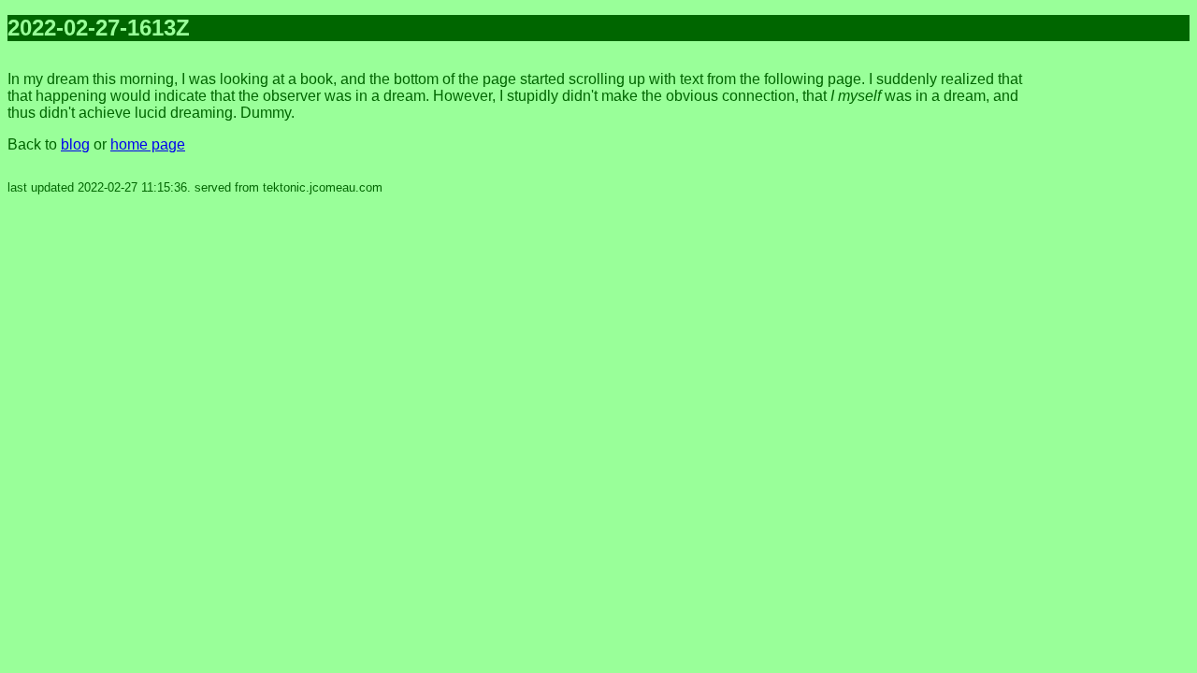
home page (147, 144)
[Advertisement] (1115, 336)
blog (75, 144)
